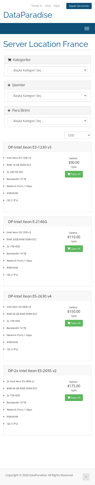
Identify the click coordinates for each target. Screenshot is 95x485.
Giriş (48, 5)
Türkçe (35, 5)
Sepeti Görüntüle (79, 6)
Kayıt (57, 5)
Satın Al (75, 174)
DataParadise (27, 15)
